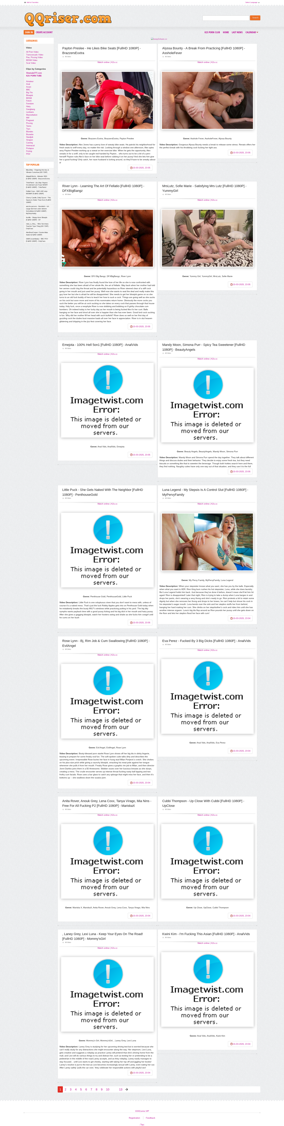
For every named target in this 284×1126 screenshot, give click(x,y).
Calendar (251, 33)
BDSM (29, 98)
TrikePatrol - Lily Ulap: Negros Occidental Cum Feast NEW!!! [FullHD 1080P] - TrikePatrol (37, 185)
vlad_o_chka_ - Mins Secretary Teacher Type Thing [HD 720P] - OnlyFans (37, 226)
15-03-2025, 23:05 (141, 167)
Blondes (29, 131)
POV (28, 154)
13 (120, 1089)
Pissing (29, 123)
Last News (237, 32)
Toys (28, 129)
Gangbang (30, 109)
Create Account (44, 32)
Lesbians (30, 112)
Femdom (30, 103)
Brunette (29, 134)
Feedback (150, 1118)
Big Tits (29, 92)
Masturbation (31, 115)
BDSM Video (31, 60)
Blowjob (29, 95)
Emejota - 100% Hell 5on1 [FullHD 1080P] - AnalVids (100, 345)
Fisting (29, 151)
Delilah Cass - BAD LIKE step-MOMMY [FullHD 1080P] (37, 192)
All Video (68, 56)
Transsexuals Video (34, 55)
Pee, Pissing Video (34, 57)
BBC (28, 90)
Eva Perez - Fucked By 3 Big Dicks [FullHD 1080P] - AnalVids (206, 641)
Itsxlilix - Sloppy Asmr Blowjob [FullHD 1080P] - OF (36, 219)
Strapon (29, 140)
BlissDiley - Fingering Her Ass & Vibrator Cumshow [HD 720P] (37, 171)
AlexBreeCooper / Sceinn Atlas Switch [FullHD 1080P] (37, 234)
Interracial (30, 145)
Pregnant (30, 120)
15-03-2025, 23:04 (241, 618)
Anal (28, 84)
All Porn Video (32, 52)
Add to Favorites (31, 3)
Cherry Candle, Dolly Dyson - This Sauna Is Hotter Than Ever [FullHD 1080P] (38, 200)
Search (255, 18)
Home (226, 32)
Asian (28, 87)
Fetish (29, 101)
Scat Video (31, 63)
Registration (134, 1118)
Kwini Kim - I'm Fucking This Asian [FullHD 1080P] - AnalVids (206, 934)
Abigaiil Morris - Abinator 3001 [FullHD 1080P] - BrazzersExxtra (38, 177)
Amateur (29, 81)
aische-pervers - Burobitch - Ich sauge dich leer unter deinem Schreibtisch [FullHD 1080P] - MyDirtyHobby (37, 209)
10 (107, 1089)
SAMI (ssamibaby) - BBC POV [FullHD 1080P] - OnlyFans (37, 240)
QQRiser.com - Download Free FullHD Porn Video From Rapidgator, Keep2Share (68, 20)
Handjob (29, 137)
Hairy (28, 106)
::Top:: (142, 1124)
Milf (27, 118)
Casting (29, 143)
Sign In (29, 32)
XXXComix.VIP (142, 1111)
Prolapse (30, 148)
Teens (28, 126)
